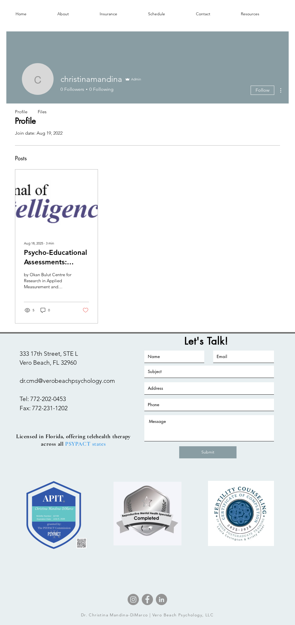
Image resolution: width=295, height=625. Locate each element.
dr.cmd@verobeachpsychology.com (67, 380)
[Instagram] (133, 599)
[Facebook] (147, 599)
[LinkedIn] (161, 599)
